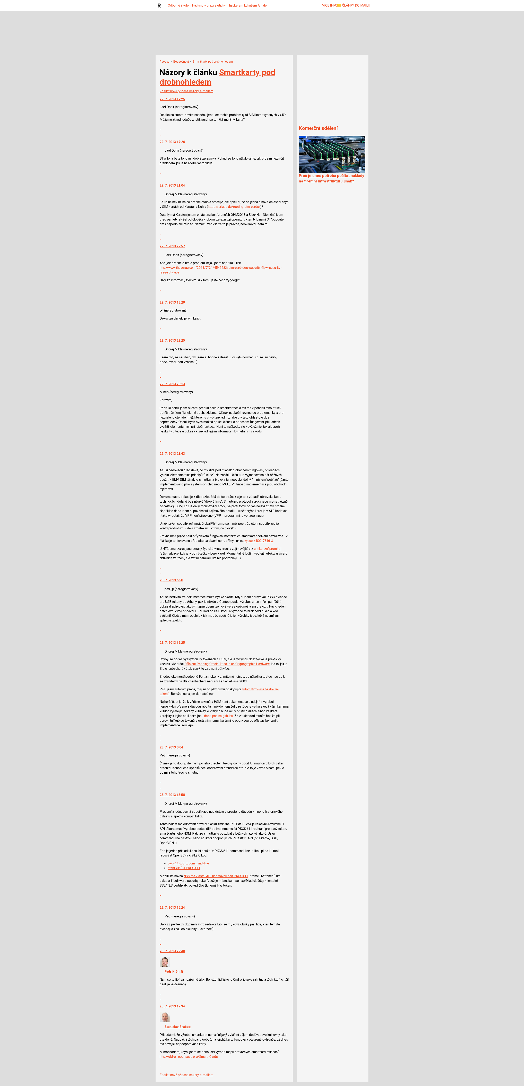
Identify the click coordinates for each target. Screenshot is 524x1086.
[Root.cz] (160, 5)
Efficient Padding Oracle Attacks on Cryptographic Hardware (227, 664)
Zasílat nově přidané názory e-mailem (186, 91)
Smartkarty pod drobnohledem (213, 61)
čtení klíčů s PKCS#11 (184, 868)
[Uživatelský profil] (165, 966)
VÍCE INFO (329, 5)
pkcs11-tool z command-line (188, 863)
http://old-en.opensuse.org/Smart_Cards (189, 1057)
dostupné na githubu (218, 716)
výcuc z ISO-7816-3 (258, 541)
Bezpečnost (181, 61)
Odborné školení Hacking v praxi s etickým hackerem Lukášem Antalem (218, 5)
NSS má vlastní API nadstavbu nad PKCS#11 (216, 876)
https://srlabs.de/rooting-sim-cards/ (234, 207)
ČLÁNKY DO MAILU (355, 5)
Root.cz (164, 61)
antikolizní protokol (267, 549)
